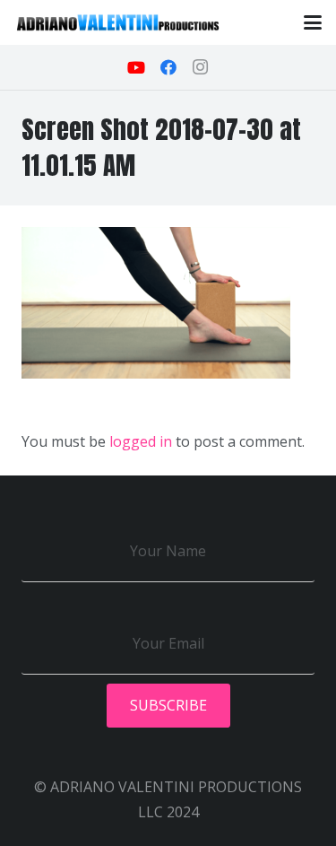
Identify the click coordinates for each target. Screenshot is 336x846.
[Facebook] (168, 67)
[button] (312, 22)
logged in (140, 441)
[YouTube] (136, 67)
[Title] (117, 22)
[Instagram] (201, 67)
